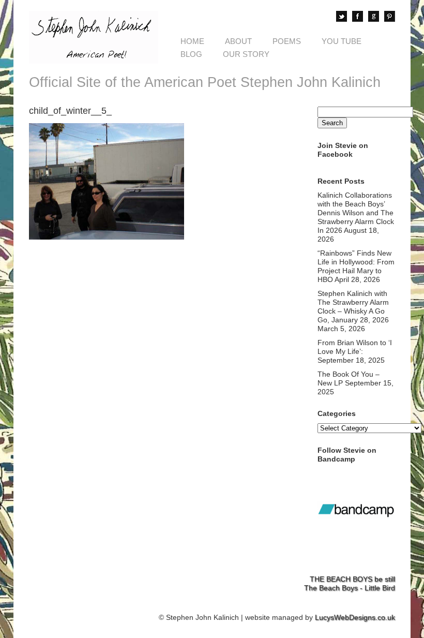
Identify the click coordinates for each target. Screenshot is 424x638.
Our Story (246, 54)
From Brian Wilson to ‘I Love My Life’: (354, 346)
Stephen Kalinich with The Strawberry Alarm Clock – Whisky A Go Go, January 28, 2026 (353, 306)
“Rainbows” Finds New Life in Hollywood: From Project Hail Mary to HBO (356, 266)
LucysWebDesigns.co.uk (355, 617)
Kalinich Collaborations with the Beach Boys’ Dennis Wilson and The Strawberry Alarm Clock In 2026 (355, 212)
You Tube (341, 41)
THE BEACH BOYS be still (352, 579)
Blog (191, 54)
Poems (286, 41)
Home (192, 41)
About (238, 41)
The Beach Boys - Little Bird (349, 588)
